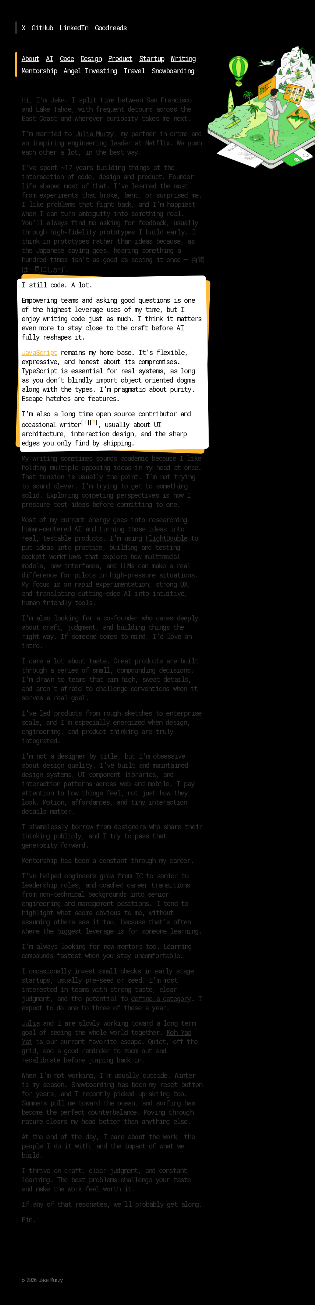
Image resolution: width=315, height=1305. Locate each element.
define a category (161, 998)
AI (49, 58)
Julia (30, 1023)
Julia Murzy (94, 133)
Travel (133, 70)
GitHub (42, 27)
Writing (183, 58)
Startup (151, 58)
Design (91, 58)
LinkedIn (74, 27)
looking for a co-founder (96, 617)
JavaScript (39, 352)
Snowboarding (172, 70)
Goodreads (111, 27)
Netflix (157, 142)
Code (67, 58)
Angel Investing (90, 70)
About (30, 58)
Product (120, 58)
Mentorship (39, 70)
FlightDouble (166, 538)
